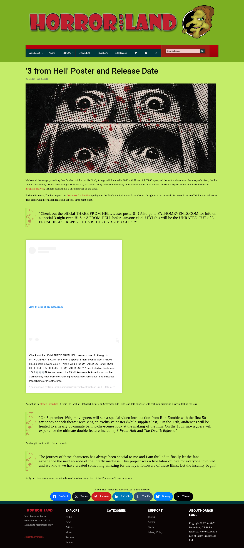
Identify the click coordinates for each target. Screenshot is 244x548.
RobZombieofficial (58, 386)
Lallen (32, 78)
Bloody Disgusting (48, 404)
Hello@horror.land (34, 536)
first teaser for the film (78, 195)
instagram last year (35, 188)
